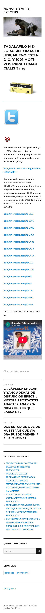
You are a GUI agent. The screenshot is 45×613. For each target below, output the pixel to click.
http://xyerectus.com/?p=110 (18, 290)
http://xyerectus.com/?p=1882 (19, 242)
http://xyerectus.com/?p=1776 (19, 221)
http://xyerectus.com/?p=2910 (19, 235)
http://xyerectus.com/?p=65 (18, 283)
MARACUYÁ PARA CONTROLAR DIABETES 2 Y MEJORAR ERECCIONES (21, 466)
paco (9, 371)
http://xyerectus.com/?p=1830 (19, 249)
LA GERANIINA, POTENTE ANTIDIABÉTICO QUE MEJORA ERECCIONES (21, 498)
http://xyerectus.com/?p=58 (18, 276)
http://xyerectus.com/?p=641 (18, 304)
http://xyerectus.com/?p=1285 (19, 269)
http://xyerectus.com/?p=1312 (19, 262)
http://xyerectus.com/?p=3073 (19, 228)
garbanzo (9, 573)
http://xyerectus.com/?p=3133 (18, 214)
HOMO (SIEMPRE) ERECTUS (17, 10)
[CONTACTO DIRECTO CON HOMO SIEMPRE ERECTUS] (23, 139)
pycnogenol (23, 573)
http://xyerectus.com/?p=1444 (19, 255)
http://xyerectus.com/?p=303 (18, 297)
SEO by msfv (10, 588)
